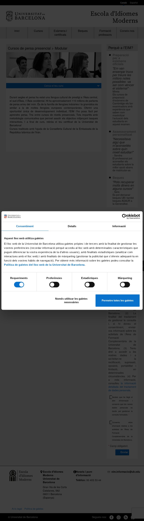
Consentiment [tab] (25, 226)
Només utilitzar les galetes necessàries (71, 300)
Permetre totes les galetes (117, 300)
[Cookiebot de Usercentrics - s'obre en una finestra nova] (124, 216)
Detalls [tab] (72, 226)
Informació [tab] (119, 226)
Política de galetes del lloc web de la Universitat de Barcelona (44, 264)
